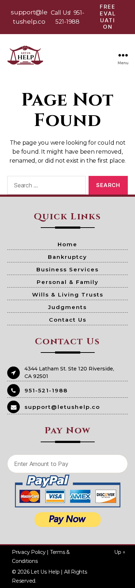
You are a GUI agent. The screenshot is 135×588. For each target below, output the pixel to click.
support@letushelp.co (62, 406)
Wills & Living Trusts (67, 294)
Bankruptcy (67, 256)
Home (67, 244)
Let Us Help (45, 572)
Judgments (67, 307)
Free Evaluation (108, 16)
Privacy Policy (29, 552)
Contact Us (67, 319)
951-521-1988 (46, 390)
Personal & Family (68, 282)
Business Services (67, 269)
